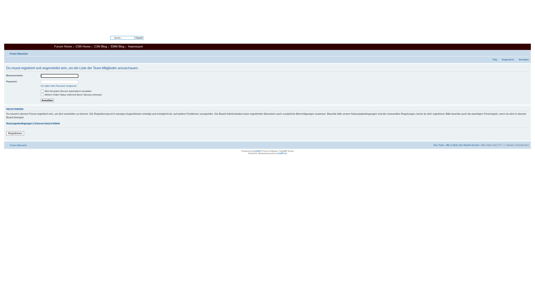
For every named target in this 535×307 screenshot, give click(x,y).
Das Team (438, 145)
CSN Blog (100, 46)
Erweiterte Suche (134, 41)
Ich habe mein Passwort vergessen (59, 86)
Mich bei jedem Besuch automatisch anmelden (68, 91)
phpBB (256, 151)
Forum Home (63, 46)
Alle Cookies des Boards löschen (462, 145)
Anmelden (524, 59)
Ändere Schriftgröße (526, 53)
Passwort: (11, 81)
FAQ (495, 59)
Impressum (135, 46)
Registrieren (508, 59)
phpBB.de (282, 153)
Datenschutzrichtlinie (47, 123)
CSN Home (83, 46)
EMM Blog (117, 46)
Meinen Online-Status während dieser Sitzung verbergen (73, 94)
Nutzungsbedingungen (19, 123)
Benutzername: (14, 75)
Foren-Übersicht (19, 53)
